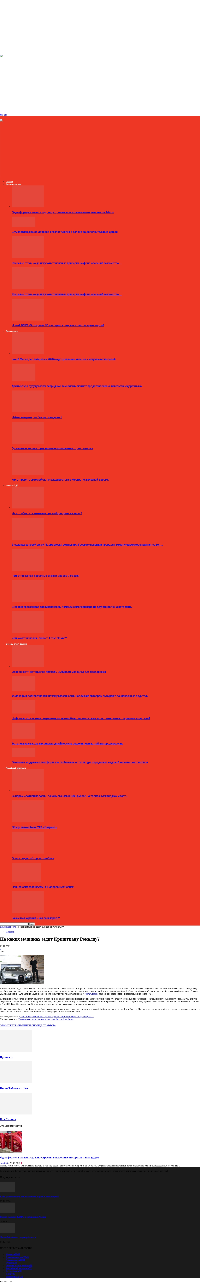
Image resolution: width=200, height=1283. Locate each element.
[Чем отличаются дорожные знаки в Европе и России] (28, 570)
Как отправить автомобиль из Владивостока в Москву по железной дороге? (60, 479)
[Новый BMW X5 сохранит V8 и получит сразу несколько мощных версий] (28, 319)
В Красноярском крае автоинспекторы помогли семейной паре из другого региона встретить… (73, 606)
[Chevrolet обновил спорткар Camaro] (7, 1232)
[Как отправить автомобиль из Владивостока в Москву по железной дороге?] (28, 474)
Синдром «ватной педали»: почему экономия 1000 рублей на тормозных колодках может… (70, 795)
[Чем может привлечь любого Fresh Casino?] (28, 632)
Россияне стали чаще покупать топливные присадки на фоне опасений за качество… (67, 263)
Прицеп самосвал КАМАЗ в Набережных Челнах (42, 886)
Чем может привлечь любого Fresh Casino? (39, 638)
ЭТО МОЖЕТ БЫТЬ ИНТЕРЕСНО (18, 1025)
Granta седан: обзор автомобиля (33, 858)
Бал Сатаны (8, 1119)
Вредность (6, 1057)
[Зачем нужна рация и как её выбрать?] (28, 912)
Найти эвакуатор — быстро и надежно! (37, 417)
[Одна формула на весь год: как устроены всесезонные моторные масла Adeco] (28, 206)
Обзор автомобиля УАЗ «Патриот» (34, 827)
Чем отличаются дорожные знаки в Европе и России (45, 575)
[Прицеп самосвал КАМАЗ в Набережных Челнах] (26, 881)
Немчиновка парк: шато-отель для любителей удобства (45, 1019)
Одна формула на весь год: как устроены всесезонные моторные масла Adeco (63, 212)
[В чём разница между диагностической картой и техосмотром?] (7, 1191)
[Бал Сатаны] (16, 1113)
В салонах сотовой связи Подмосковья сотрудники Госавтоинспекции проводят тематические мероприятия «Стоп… (87, 544)
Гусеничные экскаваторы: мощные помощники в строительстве (52, 448)
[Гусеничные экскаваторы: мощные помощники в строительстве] (28, 443)
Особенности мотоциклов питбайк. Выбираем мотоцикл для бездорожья (59, 671)
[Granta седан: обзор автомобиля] (28, 852)
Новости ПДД (12, 485)
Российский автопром (16, 768)
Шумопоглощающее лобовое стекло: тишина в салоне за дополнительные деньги (65, 231)
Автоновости (12, 331)
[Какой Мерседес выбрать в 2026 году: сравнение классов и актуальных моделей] (28, 353)
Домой (3, 927)
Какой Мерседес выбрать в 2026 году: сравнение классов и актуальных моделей (64, 359)
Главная (9, 181)
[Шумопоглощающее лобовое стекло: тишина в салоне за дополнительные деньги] (23, 226)
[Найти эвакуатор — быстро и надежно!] (28, 411)
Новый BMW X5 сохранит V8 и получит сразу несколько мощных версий (58, 325)
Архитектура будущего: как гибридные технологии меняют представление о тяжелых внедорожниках (77, 386)
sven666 (4, 1163)
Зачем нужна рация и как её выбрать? (36, 918)
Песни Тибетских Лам (14, 1088)
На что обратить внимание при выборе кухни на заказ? (47, 513)
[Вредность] (16, 1051)
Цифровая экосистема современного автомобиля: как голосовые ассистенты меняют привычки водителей (81, 718)
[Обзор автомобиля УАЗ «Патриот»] (28, 821)
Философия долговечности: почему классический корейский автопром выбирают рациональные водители (80, 695)
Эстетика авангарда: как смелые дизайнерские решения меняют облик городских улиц (67, 743)
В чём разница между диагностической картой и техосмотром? (29, 1196)
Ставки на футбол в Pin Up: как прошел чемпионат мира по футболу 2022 (57, 1016)
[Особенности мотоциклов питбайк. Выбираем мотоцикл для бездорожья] (28, 666)
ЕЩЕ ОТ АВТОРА (46, 1025)
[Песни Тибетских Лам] (16, 1082)
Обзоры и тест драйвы (16, 644)
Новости (11, 927)
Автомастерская (13, 184)
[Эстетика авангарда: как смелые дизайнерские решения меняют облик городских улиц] (23, 738)
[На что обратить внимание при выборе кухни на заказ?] (28, 507)
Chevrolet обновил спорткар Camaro (18, 1237)
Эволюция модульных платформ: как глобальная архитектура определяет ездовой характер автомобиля (80, 762)
